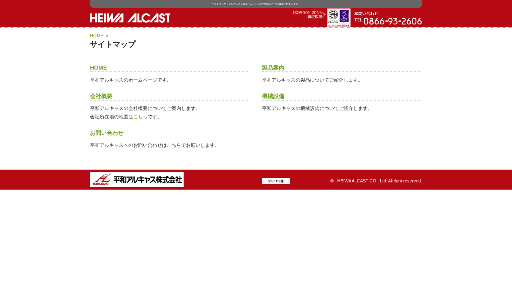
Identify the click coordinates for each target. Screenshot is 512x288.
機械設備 (273, 96)
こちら (140, 117)
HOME (96, 35)
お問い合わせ (107, 133)
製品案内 (273, 67)
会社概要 (101, 96)
